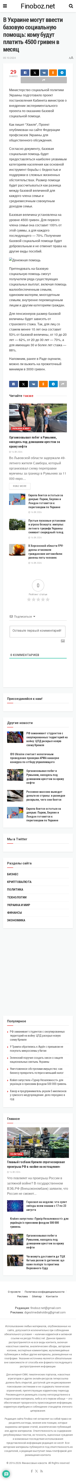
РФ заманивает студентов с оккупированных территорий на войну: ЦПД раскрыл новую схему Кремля (37, 1035)
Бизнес (12, 874)
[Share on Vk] (44, 72)
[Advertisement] (38, 972)
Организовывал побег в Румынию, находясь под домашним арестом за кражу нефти (34, 442)
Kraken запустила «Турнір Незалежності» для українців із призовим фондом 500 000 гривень (39, 1222)
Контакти (52, 1296)
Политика (15, 889)
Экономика (16, 920)
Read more (21, 486)
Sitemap (37, 1296)
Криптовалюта (19, 882)
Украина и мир (21, 428)
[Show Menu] (5, 6)
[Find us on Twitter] (36, 1471)
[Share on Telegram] (62, 72)
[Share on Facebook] (25, 72)
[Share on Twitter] (34, 72)
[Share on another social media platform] (44, 80)
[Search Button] (71, 6)
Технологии (17, 897)
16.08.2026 (16, 452)
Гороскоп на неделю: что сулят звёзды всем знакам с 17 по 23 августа (46, 1205)
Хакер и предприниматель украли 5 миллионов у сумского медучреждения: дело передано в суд (38, 1095)
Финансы (14, 912)
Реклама (22, 1296)
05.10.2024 (9, 57)
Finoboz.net (38, 6)
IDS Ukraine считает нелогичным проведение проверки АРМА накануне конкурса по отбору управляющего (34, 758)
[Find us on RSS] (41, 1471)
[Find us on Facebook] (32, 1471)
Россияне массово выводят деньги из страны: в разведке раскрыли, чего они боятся (45, 795)
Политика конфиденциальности (44, 1291)
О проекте (14, 1291)
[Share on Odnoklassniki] (53, 72)
